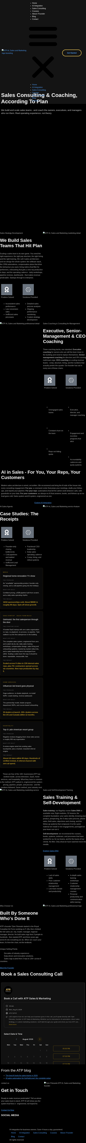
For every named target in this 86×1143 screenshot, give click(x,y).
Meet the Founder (7, 968)
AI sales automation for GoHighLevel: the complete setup (28, 1078)
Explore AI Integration (43, 503)
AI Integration (37, 6)
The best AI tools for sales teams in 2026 (22, 1076)
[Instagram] (4, 1122)
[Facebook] (16, 1122)
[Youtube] (22, 1122)
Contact (35, 19)
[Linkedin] (10, 1122)
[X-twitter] (28, 1122)
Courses (35, 11)
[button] (43, 52)
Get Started (72, 53)
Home (34, 3)
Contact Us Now (7, 1110)
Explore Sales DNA (51, 851)
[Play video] (43, 212)
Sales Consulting (39, 8)
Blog (34, 16)
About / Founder (38, 14)
